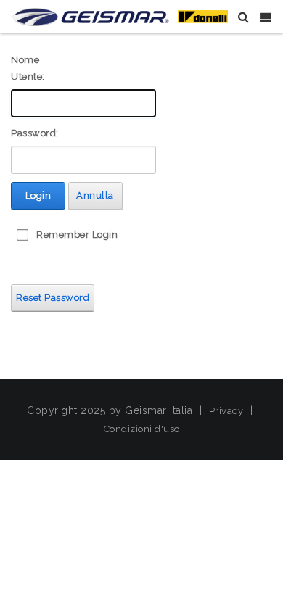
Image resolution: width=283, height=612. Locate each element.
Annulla (95, 195)
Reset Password (52, 297)
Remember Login (77, 234)
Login (38, 195)
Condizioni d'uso (142, 428)
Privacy (226, 410)
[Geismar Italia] (120, 16)
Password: (35, 133)
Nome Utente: (28, 68)
